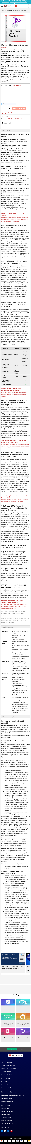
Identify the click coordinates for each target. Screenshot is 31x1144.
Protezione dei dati (6, 1120)
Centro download (6, 1071)
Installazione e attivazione (8, 1068)
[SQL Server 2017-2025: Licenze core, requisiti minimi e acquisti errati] (13, 959)
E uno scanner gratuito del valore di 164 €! (18, 2)
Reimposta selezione (9, 104)
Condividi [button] (7, 123)
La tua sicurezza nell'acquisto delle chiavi (13, 1095)
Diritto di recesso (6, 1114)
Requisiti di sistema (8, 627)
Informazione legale (8, 717)
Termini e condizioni (7, 1111)
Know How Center (6, 1088)
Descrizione (6, 130)
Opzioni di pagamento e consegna (11, 1082)
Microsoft (4, 47)
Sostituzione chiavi (6, 1074)
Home (2, 10)
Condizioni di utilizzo (7, 1117)
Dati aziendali (5, 1108)
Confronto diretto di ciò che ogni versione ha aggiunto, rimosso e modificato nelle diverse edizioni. (14, 392)
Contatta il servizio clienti (8, 1065)
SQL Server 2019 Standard (15, 119)
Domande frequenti (6, 1085)
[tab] (15, 130)
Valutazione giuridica (7, 1101)
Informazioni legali (6, 1098)
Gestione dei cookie (7, 1123)
